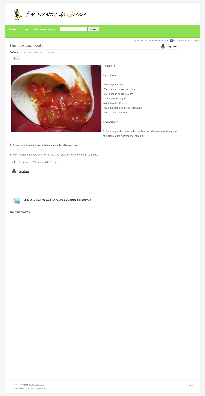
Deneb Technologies (30, 388)
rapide (42, 52)
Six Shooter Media (36, 385)
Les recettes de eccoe (56, 15)
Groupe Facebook (182, 40)
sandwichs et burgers (29, 52)
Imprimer (172, 46)
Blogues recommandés (45, 29)
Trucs (25, 29)
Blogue (196, 40)
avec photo (51, 52)
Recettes (12, 29)
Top (191, 385)
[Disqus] (93, 254)
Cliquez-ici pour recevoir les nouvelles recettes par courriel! (57, 200)
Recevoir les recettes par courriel (152, 40)
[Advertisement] (64, 185)
